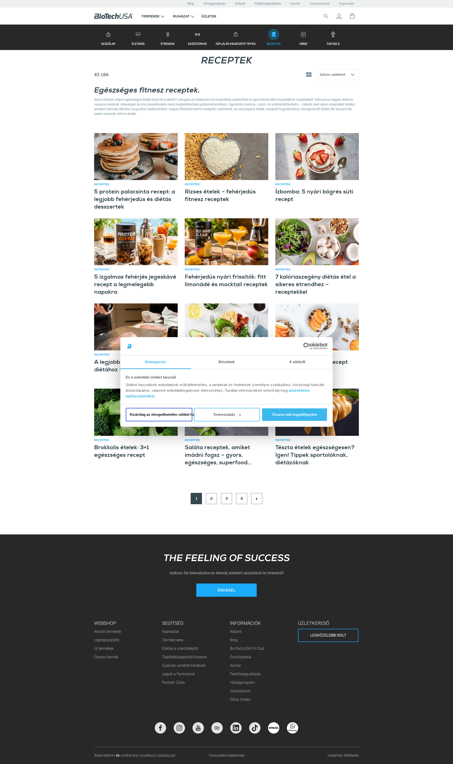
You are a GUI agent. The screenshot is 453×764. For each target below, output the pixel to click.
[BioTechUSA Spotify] (217, 728)
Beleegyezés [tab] (155, 362)
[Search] (326, 16)
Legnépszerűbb (106, 640)
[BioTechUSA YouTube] (198, 728)
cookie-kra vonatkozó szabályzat (148, 755)
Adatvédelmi (105, 755)
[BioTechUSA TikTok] (254, 728)
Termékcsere (172, 640)
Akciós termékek (107, 631)
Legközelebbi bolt (328, 635)
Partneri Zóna (173, 682)
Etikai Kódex (240, 699)
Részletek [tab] (226, 362)
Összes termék (106, 657)
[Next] (257, 498)
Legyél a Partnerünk (178, 674)
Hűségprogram (214, 3)
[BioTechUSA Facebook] (160, 728)
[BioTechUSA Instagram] (179, 728)
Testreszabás (224, 414)
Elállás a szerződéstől (180, 648)
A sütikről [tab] (297, 362)
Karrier (295, 3)
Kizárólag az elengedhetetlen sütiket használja (161, 414)
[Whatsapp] (292, 728)
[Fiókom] (339, 16)
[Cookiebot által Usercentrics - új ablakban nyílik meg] (306, 346)
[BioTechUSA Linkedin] (236, 728)
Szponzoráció (320, 3)
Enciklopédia (240, 657)
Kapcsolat (346, 3)
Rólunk (240, 3)
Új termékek (104, 648)
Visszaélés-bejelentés (226, 755)
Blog (190, 3)
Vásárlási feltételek (343, 755)
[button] (152, 16)
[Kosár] (352, 16)
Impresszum (240, 691)
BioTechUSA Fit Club (247, 648)
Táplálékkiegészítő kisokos (184, 657)
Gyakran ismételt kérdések (184, 665)
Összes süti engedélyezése (294, 414)
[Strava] (273, 728)
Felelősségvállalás (268, 3)
